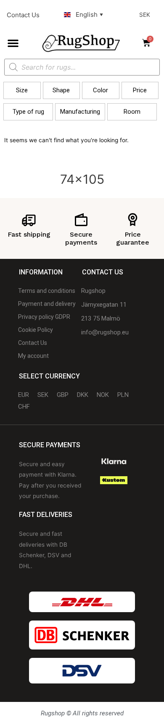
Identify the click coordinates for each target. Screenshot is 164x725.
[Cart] (149, 43)
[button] (13, 43)
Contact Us (23, 15)
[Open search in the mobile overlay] (82, 67)
